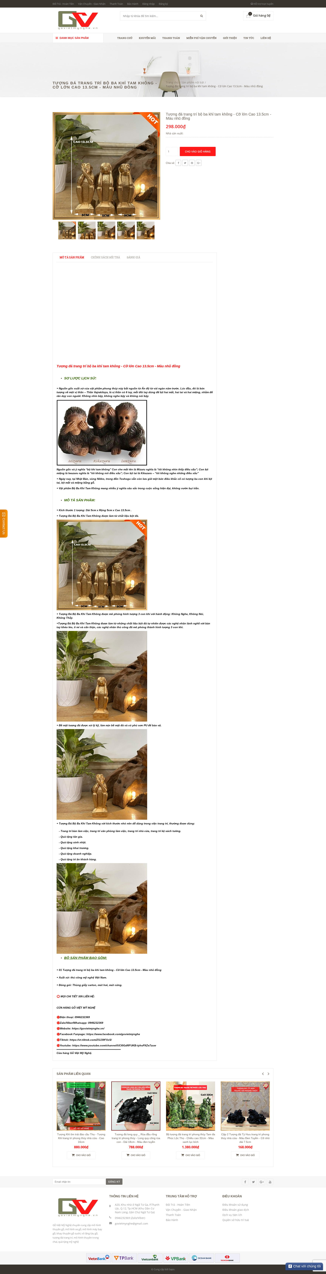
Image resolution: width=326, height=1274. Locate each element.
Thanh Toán (116, 3)
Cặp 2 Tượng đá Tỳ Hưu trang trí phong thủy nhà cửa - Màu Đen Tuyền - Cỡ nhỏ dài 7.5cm (245, 1138)
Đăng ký (163, 3)
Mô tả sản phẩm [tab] (72, 257)
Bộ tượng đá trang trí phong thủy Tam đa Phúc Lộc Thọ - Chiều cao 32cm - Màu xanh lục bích (190, 1138)
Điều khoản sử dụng (235, 1204)
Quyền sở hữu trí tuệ (235, 1220)
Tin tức (248, 38)
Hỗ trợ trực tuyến (263, 3)
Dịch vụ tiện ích (232, 1215)
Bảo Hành (132, 3)
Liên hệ (266, 38)
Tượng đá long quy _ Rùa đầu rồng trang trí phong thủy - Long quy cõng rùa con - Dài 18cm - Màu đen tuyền (136, 1138)
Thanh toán (171, 38)
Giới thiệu (230, 38)
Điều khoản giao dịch (235, 1210)
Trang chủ (124, 38)
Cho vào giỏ (83, 1155)
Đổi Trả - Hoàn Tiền (63, 3)
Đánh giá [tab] (133, 257)
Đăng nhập (148, 3)
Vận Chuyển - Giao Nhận (91, 3)
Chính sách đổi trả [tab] (105, 257)
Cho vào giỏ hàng (198, 151)
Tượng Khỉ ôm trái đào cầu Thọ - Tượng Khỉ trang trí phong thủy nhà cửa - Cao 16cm (81, 1138)
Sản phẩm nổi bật (192, 82)
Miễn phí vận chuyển (201, 38)
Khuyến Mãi (147, 38)
